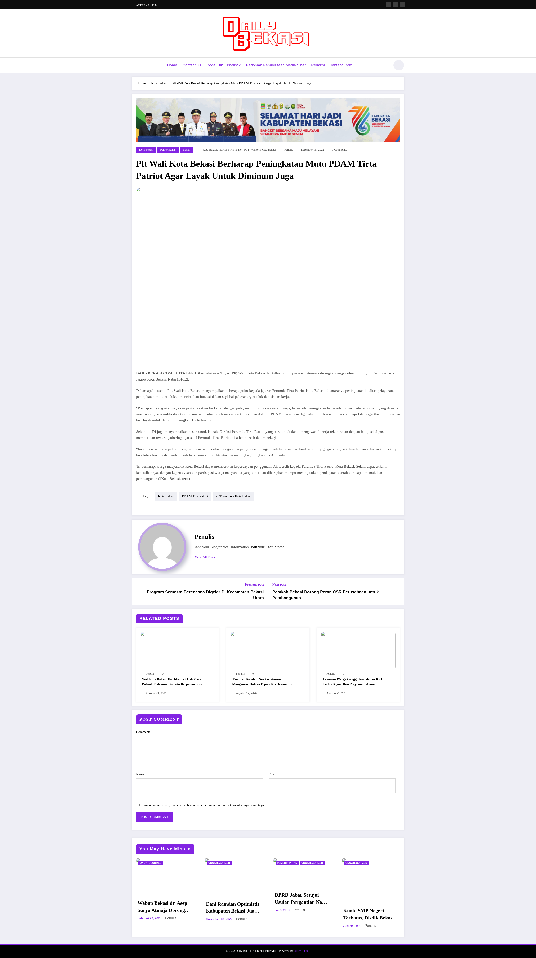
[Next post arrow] (398, 591)
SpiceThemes (302, 950)
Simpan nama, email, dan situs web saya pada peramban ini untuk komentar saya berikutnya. (203, 805)
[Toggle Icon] (135, 65)
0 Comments (339, 149)
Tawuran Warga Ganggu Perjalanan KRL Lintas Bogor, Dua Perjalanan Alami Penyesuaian (353, 681)
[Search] (385, 66)
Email (272, 774)
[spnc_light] (398, 65)
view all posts (205, 557)
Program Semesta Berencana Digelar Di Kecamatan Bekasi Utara (205, 595)
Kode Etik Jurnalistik (224, 65)
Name (140, 774)
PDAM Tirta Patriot (230, 149)
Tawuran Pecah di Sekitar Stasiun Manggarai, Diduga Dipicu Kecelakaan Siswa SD (264, 681)
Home (172, 65)
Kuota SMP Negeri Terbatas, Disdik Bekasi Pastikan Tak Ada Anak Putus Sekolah (368, 914)
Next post (279, 584)
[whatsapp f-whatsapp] (402, 4)
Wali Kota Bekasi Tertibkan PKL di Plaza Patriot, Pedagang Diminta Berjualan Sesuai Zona (173, 681)
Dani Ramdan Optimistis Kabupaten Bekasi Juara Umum (232, 908)
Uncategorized (151, 863)
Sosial (186, 149)
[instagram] (395, 4)
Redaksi (318, 65)
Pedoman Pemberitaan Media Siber (276, 65)
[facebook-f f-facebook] (388, 4)
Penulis (288, 149)
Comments (143, 732)
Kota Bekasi (146, 149)
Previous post (254, 584)
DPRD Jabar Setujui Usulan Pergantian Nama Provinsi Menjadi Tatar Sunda (302, 899)
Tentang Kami (341, 65)
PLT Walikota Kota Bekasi (260, 149)
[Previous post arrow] (137, 591)
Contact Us (192, 65)
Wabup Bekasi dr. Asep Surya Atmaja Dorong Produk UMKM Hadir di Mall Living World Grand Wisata (165, 907)
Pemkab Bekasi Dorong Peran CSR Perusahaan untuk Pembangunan (325, 595)
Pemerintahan (168, 149)
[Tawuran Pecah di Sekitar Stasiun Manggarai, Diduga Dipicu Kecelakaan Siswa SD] (268, 650)
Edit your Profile (263, 547)
